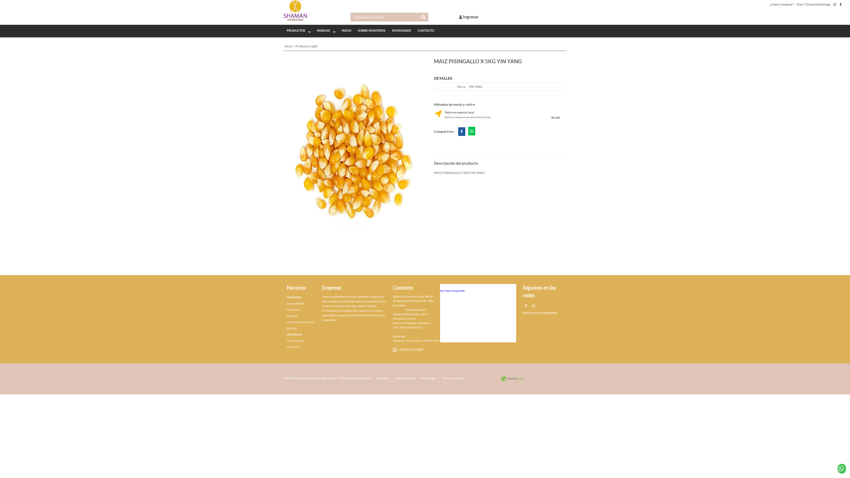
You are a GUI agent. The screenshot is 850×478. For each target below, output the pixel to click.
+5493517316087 (410, 349)
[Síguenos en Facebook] (841, 4)
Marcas (323, 30)
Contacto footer (405, 378)
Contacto (426, 30)
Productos (296, 30)
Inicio (288, 46)
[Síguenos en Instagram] (834, 4)
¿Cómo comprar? (782, 4)
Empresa (382, 378)
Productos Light (306, 46)
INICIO (346, 30)
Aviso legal (428, 378)
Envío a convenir (453, 378)
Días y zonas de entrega (814, 4)
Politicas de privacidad (354, 378)
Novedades (401, 30)
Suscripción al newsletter (540, 312)
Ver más (555, 117)
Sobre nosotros (371, 30)
